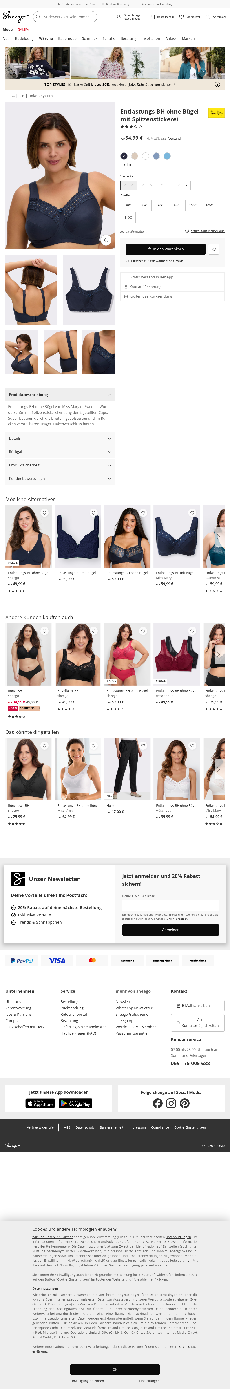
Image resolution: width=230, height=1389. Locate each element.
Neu (6, 38)
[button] (7, 96)
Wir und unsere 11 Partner (52, 1237)
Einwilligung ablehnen (87, 1381)
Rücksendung (72, 1008)
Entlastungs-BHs (40, 96)
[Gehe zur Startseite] (16, 17)
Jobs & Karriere (18, 1014)
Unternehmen (19, 991)
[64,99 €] (78, 769)
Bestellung (69, 1001)
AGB (67, 1127)
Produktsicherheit (24, 465)
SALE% (23, 29)
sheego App (126, 1020)
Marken (188, 38)
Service (68, 991)
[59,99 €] (127, 536)
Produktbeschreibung (28, 394)
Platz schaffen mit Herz (24, 1026)
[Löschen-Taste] (92, 17)
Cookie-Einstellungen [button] (190, 1127)
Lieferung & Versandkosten (84, 1026)
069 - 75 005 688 (190, 1063)
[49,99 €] (78, 654)
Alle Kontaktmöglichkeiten (200, 1022)
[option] (124, 156)
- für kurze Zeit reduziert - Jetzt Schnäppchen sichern (109, 84)
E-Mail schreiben (193, 1007)
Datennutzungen (178, 1237)
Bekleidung (24, 38)
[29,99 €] (28, 769)
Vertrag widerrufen (41, 1127)
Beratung (128, 38)
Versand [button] (174, 138)
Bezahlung (69, 1020)
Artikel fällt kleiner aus (208, 231)
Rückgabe (17, 451)
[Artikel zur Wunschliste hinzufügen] (213, 249)
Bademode (67, 38)
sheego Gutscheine (132, 1014)
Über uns (13, 1001)
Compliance (15, 1020)
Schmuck (89, 38)
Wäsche (46, 38)
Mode (8, 29)
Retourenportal (74, 1014)
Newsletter (125, 1001)
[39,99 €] (78, 536)
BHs (21, 96)
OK (115, 1369)
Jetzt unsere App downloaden (59, 1092)
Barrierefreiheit (111, 1127)
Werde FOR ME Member (136, 1026)
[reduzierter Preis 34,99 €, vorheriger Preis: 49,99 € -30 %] (28, 654)
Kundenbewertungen (27, 478)
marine (125, 164)
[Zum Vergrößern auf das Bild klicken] (106, 240)
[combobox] (73, 16)
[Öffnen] (217, 84)
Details (15, 438)
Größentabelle (136, 231)
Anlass (171, 38)
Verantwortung (18, 1008)
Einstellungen (149, 1381)
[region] (115, 1305)
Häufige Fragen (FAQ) (78, 1033)
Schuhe (109, 38)
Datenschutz (85, 1127)
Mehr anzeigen (178, 919)
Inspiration (151, 38)
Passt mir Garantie (131, 1033)
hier (188, 1260)
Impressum (137, 1127)
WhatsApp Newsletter (134, 1008)
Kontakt (179, 991)
